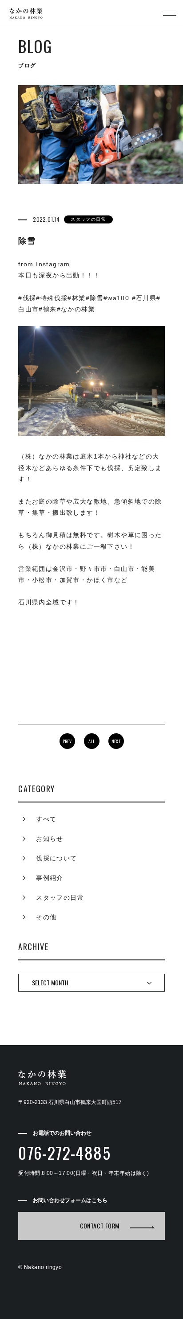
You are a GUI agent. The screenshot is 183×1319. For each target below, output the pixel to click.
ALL (91, 741)
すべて (46, 819)
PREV (67, 741)
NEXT (116, 741)
